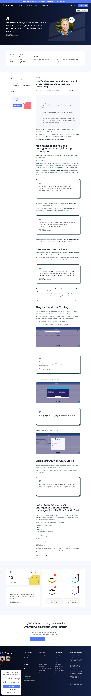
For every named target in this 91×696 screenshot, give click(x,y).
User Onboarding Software (45, 668)
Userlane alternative (59, 660)
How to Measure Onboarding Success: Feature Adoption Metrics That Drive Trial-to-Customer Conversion (76, 675)
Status (40, 660)
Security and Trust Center (29, 672)
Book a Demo (37, 639)
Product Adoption (43, 672)
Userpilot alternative (59, 662)
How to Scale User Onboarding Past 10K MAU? (76, 680)
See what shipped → (61, 1)
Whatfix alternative (59, 672)
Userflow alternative (59, 657)
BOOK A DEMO (17, 105)
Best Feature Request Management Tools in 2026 (75, 656)
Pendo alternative (58, 664)
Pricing (25, 660)
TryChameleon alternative (60, 674)
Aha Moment (42, 670)
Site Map (41, 674)
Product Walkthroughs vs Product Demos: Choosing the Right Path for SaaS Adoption (76, 670)
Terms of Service (27, 676)
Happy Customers (43, 657)
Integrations (41, 666)
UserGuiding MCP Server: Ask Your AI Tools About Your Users (76, 684)
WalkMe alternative (59, 666)
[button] (75, 5)
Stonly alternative (58, 668)
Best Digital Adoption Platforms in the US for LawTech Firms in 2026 (76, 660)
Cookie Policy (27, 678)
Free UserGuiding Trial (28, 655)
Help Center (41, 662)
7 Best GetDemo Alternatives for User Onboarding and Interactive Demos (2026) (76, 665)
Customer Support (43, 664)
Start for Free (83, 5)
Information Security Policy (29, 680)
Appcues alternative (59, 655)
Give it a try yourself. (41, 541)
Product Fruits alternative (60, 670)
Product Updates (42, 655)
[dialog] (2, 693)
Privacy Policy (27, 674)
